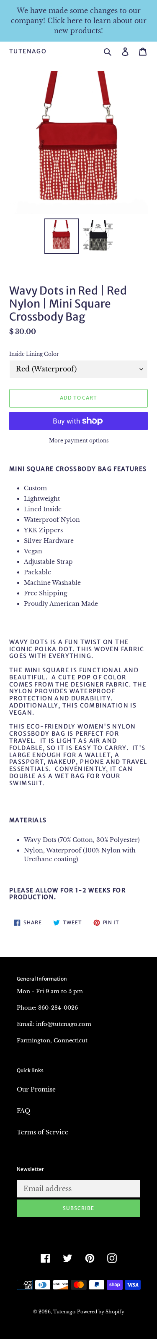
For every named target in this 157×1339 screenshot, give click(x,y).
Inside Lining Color (34, 354)
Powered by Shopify (100, 1312)
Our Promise (36, 1089)
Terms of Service (42, 1132)
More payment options (78, 440)
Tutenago (27, 51)
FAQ (23, 1111)
